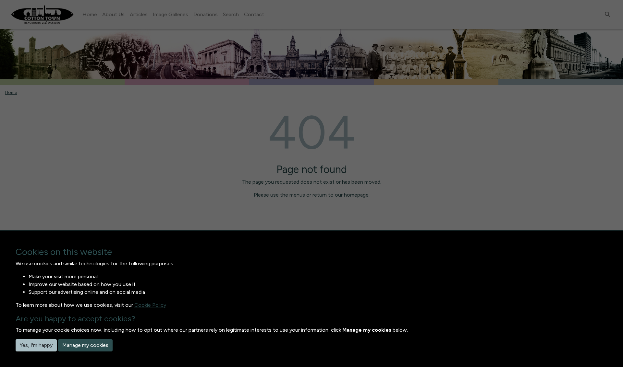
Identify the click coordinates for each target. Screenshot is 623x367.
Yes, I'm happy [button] (36, 345)
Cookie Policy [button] (150, 305)
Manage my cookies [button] (85, 345)
